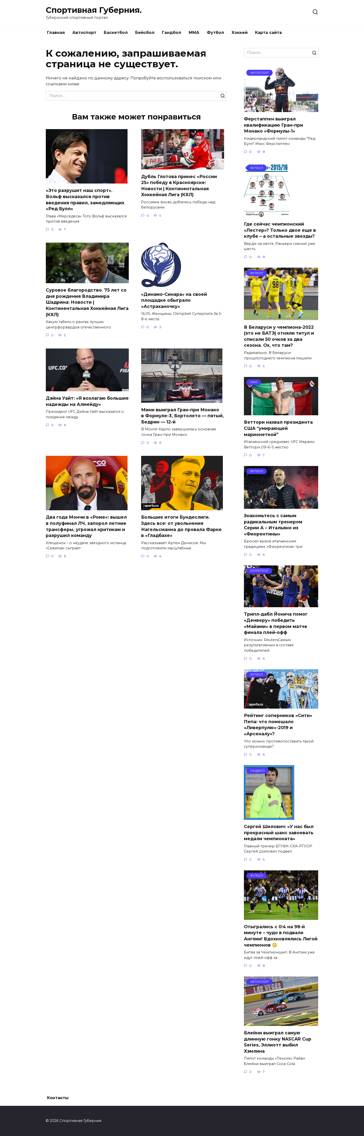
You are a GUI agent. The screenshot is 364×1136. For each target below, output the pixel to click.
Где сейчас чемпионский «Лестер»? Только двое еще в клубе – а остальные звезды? (280, 230)
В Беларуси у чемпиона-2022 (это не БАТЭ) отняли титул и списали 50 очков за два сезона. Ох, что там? (279, 336)
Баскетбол (116, 32)
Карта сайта (268, 32)
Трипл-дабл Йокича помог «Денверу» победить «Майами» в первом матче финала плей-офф (276, 623)
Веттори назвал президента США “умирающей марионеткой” (278, 428)
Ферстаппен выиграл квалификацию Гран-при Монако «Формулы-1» (273, 125)
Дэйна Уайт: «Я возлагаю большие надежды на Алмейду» (87, 401)
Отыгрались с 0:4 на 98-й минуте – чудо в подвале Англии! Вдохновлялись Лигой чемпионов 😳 (280, 936)
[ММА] (281, 412)
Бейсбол (145, 32)
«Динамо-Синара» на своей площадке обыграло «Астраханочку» (174, 300)
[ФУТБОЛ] (267, 214)
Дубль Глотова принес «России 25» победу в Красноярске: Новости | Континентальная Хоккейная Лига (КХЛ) (179, 185)
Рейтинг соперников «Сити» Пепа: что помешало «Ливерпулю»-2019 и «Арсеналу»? (278, 724)
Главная (56, 32)
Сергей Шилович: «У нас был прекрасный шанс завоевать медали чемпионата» (278, 832)
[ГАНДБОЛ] (269, 816)
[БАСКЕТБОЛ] (281, 604)
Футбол (215, 32)
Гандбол (171, 32)
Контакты (58, 1097)
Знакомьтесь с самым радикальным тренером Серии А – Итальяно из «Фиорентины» (273, 524)
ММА (194, 32)
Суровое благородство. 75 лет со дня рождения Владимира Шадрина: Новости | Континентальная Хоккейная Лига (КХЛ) (87, 302)
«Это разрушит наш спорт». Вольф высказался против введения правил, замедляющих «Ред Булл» (85, 199)
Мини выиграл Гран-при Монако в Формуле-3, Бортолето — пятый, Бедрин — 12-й (182, 415)
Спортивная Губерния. (94, 10)
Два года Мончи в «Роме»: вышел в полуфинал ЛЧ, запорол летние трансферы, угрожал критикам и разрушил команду (86, 526)
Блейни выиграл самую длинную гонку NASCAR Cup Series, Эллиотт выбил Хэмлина (277, 1042)
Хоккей (240, 32)
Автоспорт (84, 32)
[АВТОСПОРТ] (281, 109)
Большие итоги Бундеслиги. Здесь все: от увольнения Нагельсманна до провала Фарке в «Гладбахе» (181, 526)
